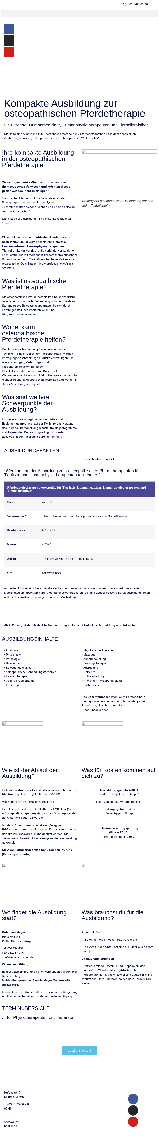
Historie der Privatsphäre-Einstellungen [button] (75, 1112)
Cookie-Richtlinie (77, 1078)
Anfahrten (41, 1100)
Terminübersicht (45, 1092)
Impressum (73, 1063)
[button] (79, 13)
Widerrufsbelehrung (110, 1092)
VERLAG (103, 1063)
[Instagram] (9, 40)
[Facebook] (9, 29)
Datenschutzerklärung (80, 1070)
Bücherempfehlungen (111, 1070)
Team (38, 1078)
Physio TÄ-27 (11, 1030)
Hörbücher (104, 1078)
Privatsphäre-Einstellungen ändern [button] (75, 1094)
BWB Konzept (44, 1063)
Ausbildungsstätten (47, 1070)
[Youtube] (9, 52)
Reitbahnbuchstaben (110, 1085)
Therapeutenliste (46, 1085)
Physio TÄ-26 (11, 1026)
